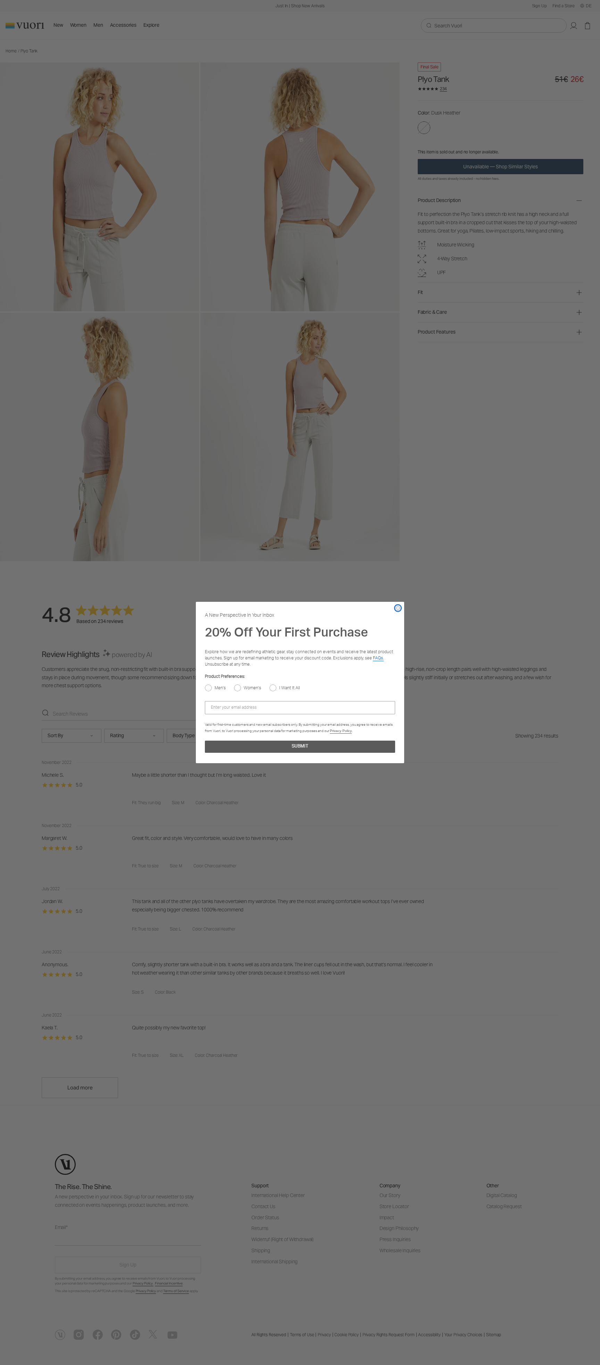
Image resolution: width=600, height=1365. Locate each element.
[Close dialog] (397, 608)
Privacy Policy (341, 731)
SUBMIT (300, 746)
